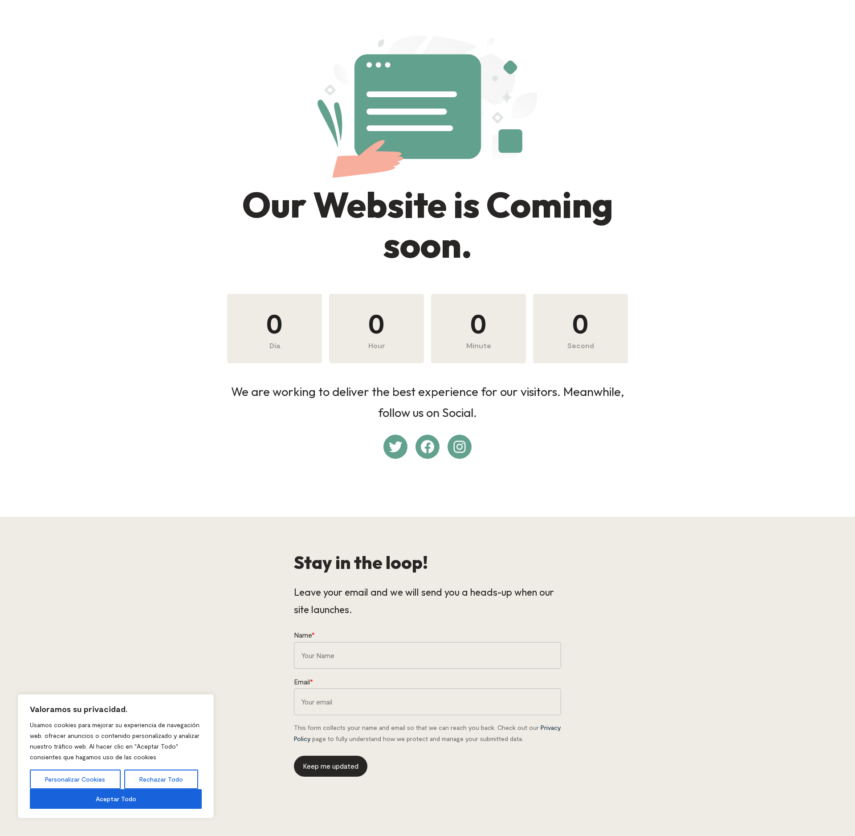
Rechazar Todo (161, 779)
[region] (116, 756)
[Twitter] (395, 447)
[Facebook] (427, 447)
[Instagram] (460, 447)
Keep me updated (330, 766)
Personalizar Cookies (75, 779)
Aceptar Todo (116, 799)
